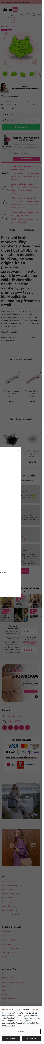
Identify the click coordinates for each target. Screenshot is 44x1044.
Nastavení (21, 1031)
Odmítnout (10, 1038)
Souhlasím (31, 1038)
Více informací (9, 1025)
